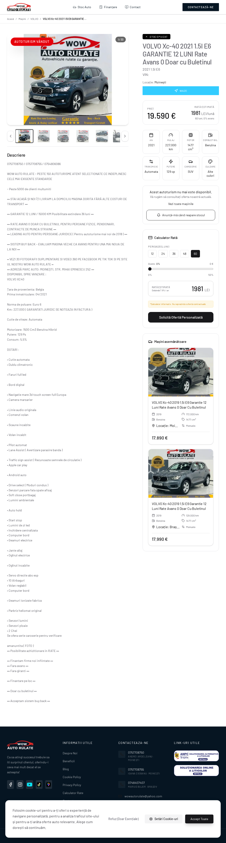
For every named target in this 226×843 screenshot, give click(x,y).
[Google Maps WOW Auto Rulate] (48, 784)
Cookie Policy (72, 777)
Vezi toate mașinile (180, 204)
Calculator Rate (73, 793)
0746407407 (136, 783)
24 (163, 253)
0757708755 (136, 769)
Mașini (22, 18)
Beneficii (69, 761)
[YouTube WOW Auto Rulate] (29, 784)
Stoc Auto (84, 7)
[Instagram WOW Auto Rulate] (20, 784)
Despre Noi (70, 753)
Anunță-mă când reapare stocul (183, 215)
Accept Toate (199, 819)
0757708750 (136, 752)
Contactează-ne (201, 7)
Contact (135, 7)
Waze (183, 90)
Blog (66, 769)
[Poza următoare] (124, 136)
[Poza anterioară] (10, 136)
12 (152, 253)
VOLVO (34, 18)
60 (195, 253)
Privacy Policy (72, 785)
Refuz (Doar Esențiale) (123, 819)
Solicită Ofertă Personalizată (181, 317)
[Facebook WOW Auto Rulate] (10, 784)
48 (184, 253)
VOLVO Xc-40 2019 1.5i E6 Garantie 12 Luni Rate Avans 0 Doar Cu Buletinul (179, 404)
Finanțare (110, 7)
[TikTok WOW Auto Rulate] (39, 784)
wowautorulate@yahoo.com (143, 796)
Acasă (10, 18)
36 (173, 253)
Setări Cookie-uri (166, 819)
